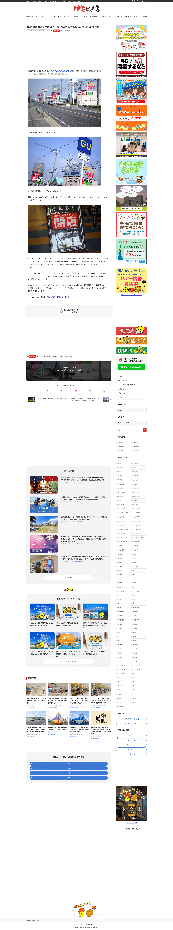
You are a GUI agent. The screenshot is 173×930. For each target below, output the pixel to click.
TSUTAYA (42, 356)
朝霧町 (120, 471)
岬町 (119, 690)
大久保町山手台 (122, 537)
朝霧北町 (120, 467)
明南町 (135, 698)
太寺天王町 (136, 591)
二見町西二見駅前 (123, 669)
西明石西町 (136, 620)
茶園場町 (120, 574)
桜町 (134, 574)
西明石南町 (121, 624)
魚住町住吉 (136, 488)
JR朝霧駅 (120, 442)
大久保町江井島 (137, 504)
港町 (134, 690)
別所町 (120, 677)
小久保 (120, 570)
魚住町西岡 (121, 496)
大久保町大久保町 (123, 513)
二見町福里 (121, 673)
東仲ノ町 (135, 644)
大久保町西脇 (121, 521)
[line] (140, 1)
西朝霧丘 (135, 628)
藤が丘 (135, 661)
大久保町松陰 (121, 525)
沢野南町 (135, 579)
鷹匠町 (135, 595)
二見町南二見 (136, 669)
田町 (134, 599)
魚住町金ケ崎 (121, 484)
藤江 (119, 661)
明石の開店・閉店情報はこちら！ (59, 297)
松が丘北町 (121, 686)
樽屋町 (120, 603)
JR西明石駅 (121, 446)
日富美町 (135, 657)
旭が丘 (120, 480)
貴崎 (134, 562)
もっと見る (68, 578)
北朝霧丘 (120, 566)
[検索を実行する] (145, 430)
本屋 (61, 356)
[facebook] (132, 1)
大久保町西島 (136, 517)
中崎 (134, 616)
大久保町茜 (121, 504)
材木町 (135, 570)
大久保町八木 (136, 533)
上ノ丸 (135, 480)
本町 (134, 677)
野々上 (120, 636)
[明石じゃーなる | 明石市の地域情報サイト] (86, 9)
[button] (33, 390)
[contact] (142, 1)
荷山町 (135, 632)
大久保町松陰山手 (123, 529)
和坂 (134, 558)
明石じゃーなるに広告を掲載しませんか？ (131, 295)
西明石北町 (136, 624)
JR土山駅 (135, 451)
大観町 (120, 587)
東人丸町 (135, 649)
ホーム (120, 376)
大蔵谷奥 (120, 554)
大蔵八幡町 (121, 550)
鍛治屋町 (120, 558)
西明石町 (120, 628)
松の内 (135, 686)
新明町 (120, 583)
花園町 (135, 636)
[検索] (145, 1)
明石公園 (135, 463)
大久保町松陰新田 (138, 525)
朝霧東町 (135, 471)
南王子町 (120, 694)
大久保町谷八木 (122, 517)
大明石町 (135, 500)
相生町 (120, 463)
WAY (48, 356)
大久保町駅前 (121, 509)
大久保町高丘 (136, 513)
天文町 (135, 603)
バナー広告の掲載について (126, 385)
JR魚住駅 (120, 451)
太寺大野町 (121, 591)
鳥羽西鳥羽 (136, 607)
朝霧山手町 (136, 476)
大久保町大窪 (136, 509)
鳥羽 (119, 607)
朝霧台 (135, 467)
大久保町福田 (136, 521)
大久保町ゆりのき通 (138, 537)
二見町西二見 (136, 665)
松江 (119, 682)
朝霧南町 (120, 476)
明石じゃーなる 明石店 (131, 823)
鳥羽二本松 (121, 612)
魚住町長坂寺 (121, 492)
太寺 (134, 587)
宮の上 (120, 698)
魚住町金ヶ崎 (68, 356)
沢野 (119, 579)
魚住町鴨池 (136, 484)
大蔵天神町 (121, 546)
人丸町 (120, 657)
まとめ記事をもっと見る (68, 661)
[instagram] (137, 1)
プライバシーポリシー (125, 393)
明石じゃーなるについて (126, 381)
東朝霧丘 (120, 644)
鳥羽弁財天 (136, 612)
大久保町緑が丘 (137, 529)
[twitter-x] (135, 1)
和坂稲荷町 (121, 706)
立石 (119, 599)
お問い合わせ (122, 389)
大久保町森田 (121, 533)
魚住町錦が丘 (136, 496)
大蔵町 (135, 554)
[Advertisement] (68, 49)
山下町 (120, 702)
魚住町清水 (121, 488)
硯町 (134, 583)
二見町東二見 (121, 665)
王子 (119, 500)
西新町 (120, 632)
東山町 (135, 653)
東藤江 (120, 653)
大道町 (120, 595)
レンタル (54, 356)
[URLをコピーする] (104, 390)
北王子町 (135, 566)
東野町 (120, 649)
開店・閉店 (56, 30)
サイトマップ (122, 397)
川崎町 (120, 562)
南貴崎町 (135, 694)
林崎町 (135, 640)
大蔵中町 (135, 546)
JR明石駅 (135, 442)
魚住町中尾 (136, 492)
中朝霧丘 (120, 616)
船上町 (135, 673)
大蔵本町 (135, 550)
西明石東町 (121, 620)
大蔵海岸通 (136, 541)
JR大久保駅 (136, 446)
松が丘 (135, 682)
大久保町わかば (122, 541)
